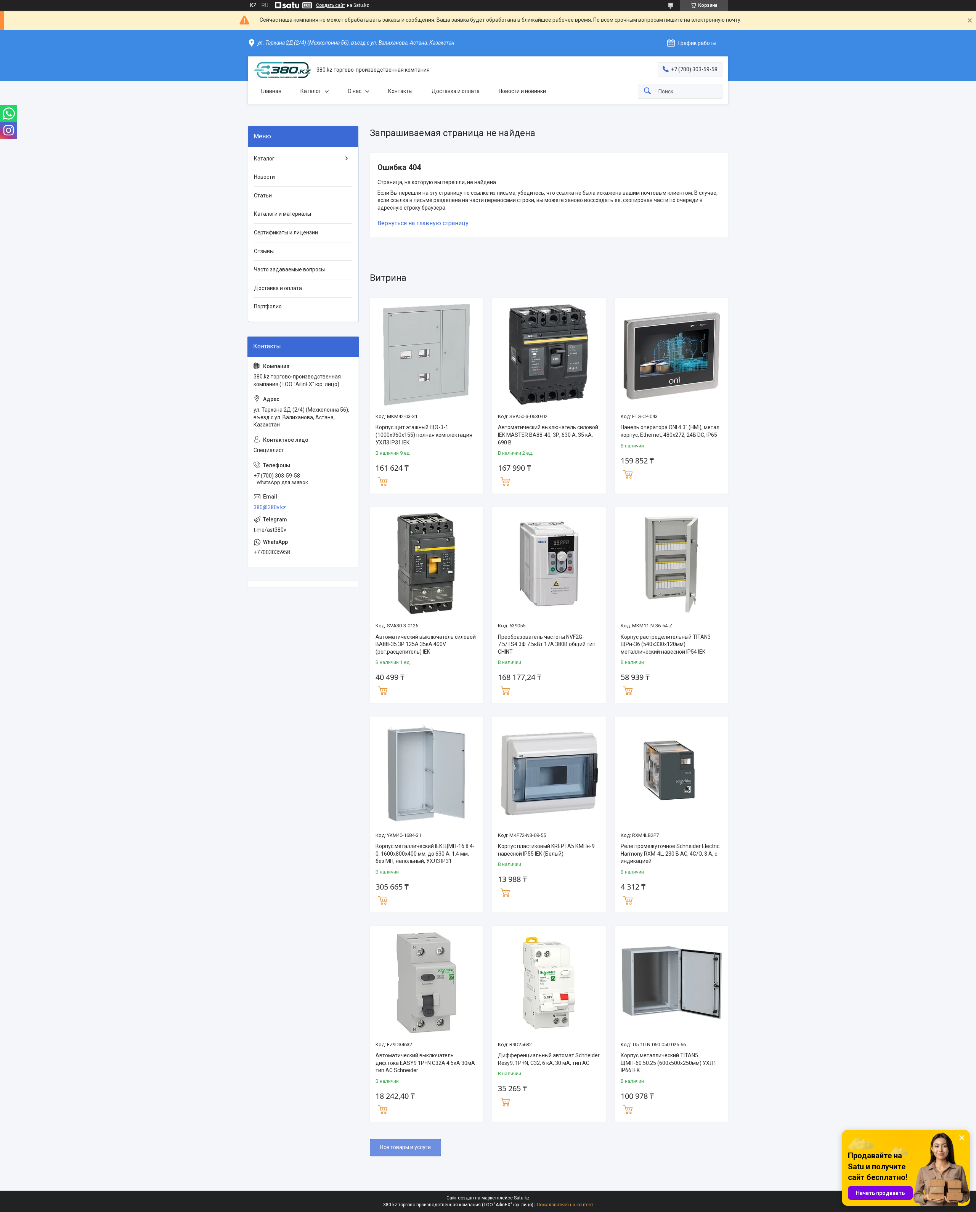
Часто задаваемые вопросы (289, 269)
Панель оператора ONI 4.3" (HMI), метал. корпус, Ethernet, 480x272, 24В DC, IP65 (671, 431)
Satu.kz (522, 1198)
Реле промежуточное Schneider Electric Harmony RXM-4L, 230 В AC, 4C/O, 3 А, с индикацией (670, 853)
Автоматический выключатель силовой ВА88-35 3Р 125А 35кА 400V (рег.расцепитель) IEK (426, 644)
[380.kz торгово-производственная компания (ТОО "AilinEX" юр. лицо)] (282, 70)
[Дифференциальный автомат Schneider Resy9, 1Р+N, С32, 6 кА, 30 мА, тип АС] (549, 983)
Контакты (400, 91)
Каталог (310, 91)
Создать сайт (330, 5)
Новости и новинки (522, 91)
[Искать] (647, 91)
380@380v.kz (270, 507)
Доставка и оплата (456, 91)
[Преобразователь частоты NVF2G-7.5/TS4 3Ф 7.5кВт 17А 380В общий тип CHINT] (549, 564)
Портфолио (268, 306)
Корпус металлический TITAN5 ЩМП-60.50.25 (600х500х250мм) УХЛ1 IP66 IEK (668, 1062)
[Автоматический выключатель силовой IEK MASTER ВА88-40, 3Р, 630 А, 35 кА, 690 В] (549, 355)
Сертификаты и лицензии (286, 232)
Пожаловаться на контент (565, 1204)
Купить (383, 480)
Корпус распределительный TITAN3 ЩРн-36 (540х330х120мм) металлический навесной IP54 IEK (666, 644)
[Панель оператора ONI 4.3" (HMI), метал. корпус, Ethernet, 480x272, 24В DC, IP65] (671, 355)
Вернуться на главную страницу (423, 223)
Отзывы (264, 251)
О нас (354, 91)
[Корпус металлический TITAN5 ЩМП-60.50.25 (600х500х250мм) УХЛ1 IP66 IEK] (671, 983)
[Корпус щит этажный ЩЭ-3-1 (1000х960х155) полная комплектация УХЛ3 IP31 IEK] (426, 355)
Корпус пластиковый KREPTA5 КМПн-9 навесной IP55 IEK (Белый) (546, 850)
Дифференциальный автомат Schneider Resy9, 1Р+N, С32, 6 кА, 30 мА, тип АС (549, 1059)
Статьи (263, 195)
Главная (271, 91)
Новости (264, 177)
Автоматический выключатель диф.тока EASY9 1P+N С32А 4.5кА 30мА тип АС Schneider (425, 1062)
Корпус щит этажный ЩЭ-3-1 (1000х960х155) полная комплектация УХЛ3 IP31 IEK (424, 434)
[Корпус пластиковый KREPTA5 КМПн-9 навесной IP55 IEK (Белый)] (549, 773)
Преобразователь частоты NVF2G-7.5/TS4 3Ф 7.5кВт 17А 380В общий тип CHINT (547, 644)
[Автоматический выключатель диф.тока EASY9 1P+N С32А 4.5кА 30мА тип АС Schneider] (426, 983)
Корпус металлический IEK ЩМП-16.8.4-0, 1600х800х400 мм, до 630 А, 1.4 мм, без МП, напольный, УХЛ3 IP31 (425, 853)
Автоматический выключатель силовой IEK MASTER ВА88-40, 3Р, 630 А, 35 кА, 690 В (548, 434)
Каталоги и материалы (282, 214)
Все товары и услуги (405, 1147)
